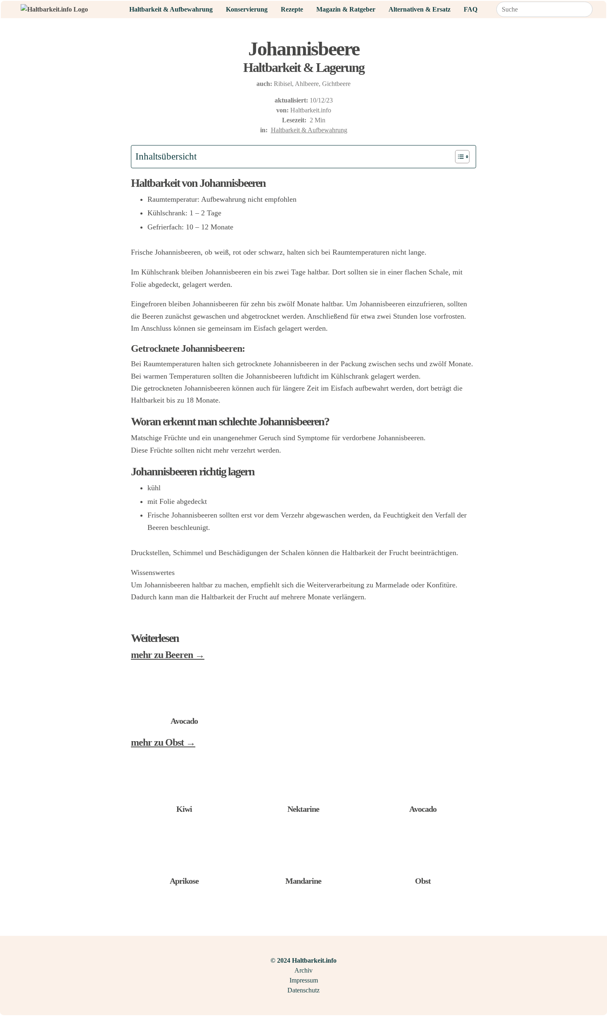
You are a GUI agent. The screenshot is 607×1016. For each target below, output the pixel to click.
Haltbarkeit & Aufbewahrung (171, 9)
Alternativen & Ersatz (420, 9)
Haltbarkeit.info (310, 110)
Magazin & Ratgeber (345, 9)
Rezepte (292, 9)
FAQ (470, 9)
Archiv (303, 970)
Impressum (303, 980)
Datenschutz (303, 990)
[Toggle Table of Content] (458, 157)
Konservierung (247, 9)
